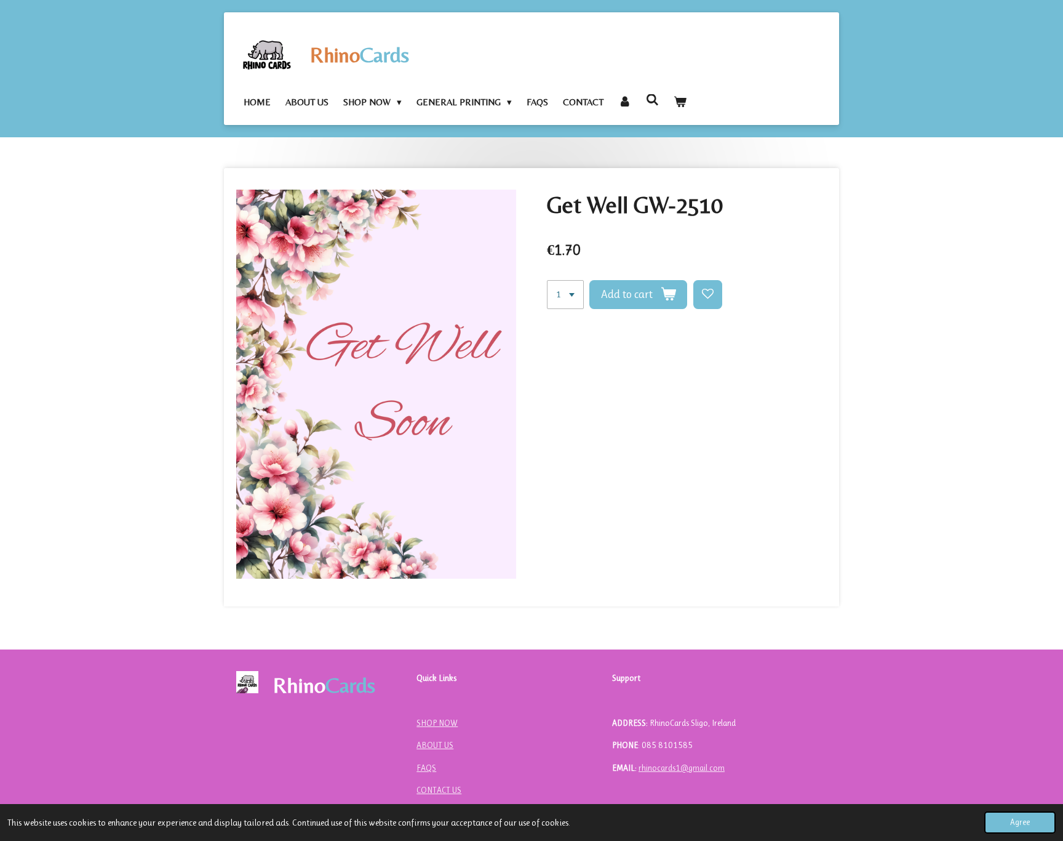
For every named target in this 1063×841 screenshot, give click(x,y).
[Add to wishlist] (707, 294)
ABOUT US (434, 745)
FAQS (426, 768)
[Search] (652, 100)
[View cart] (680, 102)
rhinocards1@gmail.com (682, 768)
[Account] (625, 102)
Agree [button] (1020, 822)
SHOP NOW (437, 723)
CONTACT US (438, 790)
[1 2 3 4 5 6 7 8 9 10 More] (565, 294)
